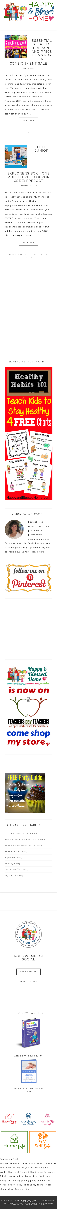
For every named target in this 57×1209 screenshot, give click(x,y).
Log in (42, 1204)
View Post (28, 121)
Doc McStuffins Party (17, 869)
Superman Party (14, 857)
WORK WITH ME (28, 972)
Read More (38, 551)
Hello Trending (32, 1203)
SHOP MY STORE (28, 981)
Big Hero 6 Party (14, 875)
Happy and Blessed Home (28, 11)
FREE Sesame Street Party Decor (23, 845)
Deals (28, 133)
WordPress (31, 1204)
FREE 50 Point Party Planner (21, 833)
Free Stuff (25, 254)
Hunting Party (12, 863)
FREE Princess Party (16, 851)
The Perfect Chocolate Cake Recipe (25, 839)
